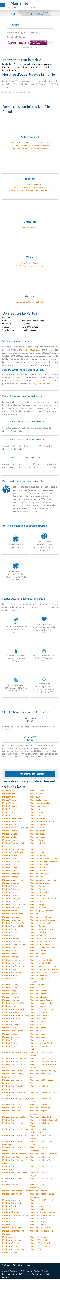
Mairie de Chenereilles (39, 883)
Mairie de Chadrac (38, 855)
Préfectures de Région (30, 1271)
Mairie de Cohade (37, 889)
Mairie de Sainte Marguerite (42, 1200)
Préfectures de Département (31, 1274)
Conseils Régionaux (10, 1271)
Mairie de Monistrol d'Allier (13, 1009)
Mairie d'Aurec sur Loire (40, 806)
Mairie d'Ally (35, 796)
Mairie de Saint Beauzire (40, 1058)
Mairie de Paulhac (37, 1021)
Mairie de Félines (37, 913)
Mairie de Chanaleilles (39, 864)
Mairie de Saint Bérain (11, 1061)
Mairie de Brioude (37, 843)
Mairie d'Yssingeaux (10, 1252)
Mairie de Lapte (36, 956)
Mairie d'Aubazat (9, 806)
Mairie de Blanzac (37, 830)
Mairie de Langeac (38, 953)
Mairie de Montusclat (11, 1018)
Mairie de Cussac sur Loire (13, 904)
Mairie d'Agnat (8, 790)
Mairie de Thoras (9, 1221)
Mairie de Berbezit (38, 827)
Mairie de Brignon (10, 969)
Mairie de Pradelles (38, 1030)
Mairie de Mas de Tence (12, 972)
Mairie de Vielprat (9, 1246)
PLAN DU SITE (18, 1265)
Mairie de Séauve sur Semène (42, 947)
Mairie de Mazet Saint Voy (13, 1003)
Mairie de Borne (37, 840)
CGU (28, 1265)
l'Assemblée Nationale (22, 402)
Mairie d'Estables (37, 984)
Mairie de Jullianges (10, 938)
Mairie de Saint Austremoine (14, 1058)
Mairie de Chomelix (38, 886)
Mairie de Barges (37, 815)
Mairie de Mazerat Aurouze (41, 1000)
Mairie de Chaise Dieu (11, 941)
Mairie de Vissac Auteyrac (13, 1249)
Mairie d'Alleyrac (37, 793)
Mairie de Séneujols (10, 1212)
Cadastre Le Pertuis (30, 227)
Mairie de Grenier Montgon (41, 929)
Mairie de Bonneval (10, 840)
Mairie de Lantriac (10, 956)
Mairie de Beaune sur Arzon (42, 821)
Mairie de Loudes (9, 993)
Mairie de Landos (9, 953)
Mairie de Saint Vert (10, 1184)
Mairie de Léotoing (10, 984)
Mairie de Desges (37, 904)
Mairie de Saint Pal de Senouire (43, 1153)
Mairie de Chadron (10, 858)
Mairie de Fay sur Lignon (12, 913)
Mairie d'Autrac (8, 809)
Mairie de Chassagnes (39, 873)
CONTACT (6, 1265)
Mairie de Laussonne (11, 960)
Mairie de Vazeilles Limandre (42, 1230)
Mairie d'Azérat (36, 812)
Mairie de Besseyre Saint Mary (43, 938)
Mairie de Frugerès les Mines (42, 923)
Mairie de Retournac (38, 1040)
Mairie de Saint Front (39, 1086)
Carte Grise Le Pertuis (30, 263)
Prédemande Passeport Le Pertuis (30, 187)
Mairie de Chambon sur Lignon (43, 969)
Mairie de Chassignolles (12, 876)
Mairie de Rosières (10, 1046)
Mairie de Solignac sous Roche (15, 1215)
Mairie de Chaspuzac (11, 873)
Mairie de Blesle (9, 837)
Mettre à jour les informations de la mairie (17, 92)
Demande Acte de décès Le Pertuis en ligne (30, 148)
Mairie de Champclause (12, 864)
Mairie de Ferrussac (10, 917)
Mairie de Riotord (9, 1043)
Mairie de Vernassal (38, 1240)
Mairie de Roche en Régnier (41, 1043)
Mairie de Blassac (9, 833)
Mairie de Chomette (11, 947)
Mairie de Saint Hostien (40, 1107)
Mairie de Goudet (37, 926)
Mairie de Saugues (10, 1209)
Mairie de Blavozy (37, 833)
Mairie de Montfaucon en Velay (15, 1015)
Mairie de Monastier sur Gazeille (44, 972)
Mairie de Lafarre (9, 950)
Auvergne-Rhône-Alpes (27, 349)
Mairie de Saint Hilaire (11, 1107)
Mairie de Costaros (10, 895)
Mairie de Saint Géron (11, 1104)
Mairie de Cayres (37, 849)
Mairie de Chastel (37, 876)
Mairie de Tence (37, 1218)
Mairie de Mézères (38, 1006)
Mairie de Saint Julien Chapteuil (43, 1120)
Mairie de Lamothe (38, 950)
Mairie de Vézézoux (10, 1243)
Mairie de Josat (36, 935)
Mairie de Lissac (9, 990)
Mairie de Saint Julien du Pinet (15, 1129)
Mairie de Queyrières (11, 1037)
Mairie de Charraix (10, 870)
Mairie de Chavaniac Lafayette (43, 880)
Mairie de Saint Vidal (38, 1190)
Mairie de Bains (8, 815)
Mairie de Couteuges (11, 898)
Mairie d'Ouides (9, 1021)
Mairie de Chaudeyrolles (12, 880)
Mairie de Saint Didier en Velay (43, 1070)
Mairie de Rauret (9, 1040)
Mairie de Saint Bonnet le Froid (43, 1061)
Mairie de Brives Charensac (13, 849)
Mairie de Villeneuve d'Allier (42, 1246)
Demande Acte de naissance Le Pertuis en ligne (30, 142)
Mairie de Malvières (10, 1000)
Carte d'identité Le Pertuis (30, 184)
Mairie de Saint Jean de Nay (14, 1117)
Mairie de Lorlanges (38, 990)
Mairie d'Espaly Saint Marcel (42, 910)
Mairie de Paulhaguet (11, 1024)
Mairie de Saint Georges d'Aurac (43, 1092)
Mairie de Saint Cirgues (12, 1070)
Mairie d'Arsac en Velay (40, 803)
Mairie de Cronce (9, 901)
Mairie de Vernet (9, 978)
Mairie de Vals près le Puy (41, 1227)
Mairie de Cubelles (38, 901)
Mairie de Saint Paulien (40, 1157)
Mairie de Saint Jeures (11, 1120)
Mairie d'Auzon (8, 812)
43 (19, 377)
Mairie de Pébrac (37, 1024)
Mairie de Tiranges (38, 1221)
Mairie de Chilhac (9, 886)
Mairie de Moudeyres (39, 1018)
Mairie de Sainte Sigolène (13, 1203)
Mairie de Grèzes (9, 932)
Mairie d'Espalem (9, 910)
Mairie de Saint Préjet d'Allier (42, 1166)
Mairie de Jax (7, 935)
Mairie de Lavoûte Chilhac (41, 963)
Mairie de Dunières (38, 907)
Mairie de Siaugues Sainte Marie (43, 1212)
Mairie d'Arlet (8, 803)
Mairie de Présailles (38, 1033)
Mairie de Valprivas (38, 1224)
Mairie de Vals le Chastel (12, 1227)
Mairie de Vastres (9, 987)
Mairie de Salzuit (9, 1206)
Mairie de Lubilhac (38, 993)
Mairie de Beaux (9, 824)
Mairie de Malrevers (10, 997)
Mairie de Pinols (9, 1027)
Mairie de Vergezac (38, 1237)
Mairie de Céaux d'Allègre (13, 852)
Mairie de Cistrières (10, 889)
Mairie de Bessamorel (11, 830)
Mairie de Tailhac (9, 1218)
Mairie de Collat (9, 892)
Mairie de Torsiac (9, 1224)
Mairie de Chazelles (10, 883)
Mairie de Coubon (37, 895)
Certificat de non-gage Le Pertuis (30, 266)
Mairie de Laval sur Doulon (41, 960)
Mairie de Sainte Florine (12, 1200)
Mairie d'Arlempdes (38, 800)
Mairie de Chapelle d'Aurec (13, 944)
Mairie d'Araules (9, 800)
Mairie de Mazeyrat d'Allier (41, 1003)
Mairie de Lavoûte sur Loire (14, 966)
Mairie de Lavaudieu (11, 963)
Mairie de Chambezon (11, 861)
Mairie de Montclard (38, 1012)
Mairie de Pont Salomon (12, 1030)
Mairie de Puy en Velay (40, 975)
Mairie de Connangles (39, 892)
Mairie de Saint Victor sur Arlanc (16, 1190)
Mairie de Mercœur (10, 1006)
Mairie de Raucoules (38, 1037)
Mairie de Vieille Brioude (40, 1243)
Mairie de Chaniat (9, 867)
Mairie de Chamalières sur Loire (43, 858)
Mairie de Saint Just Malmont (14, 1135)
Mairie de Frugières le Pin (13, 926)
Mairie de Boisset (37, 837)
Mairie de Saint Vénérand (41, 1178)
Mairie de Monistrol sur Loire (42, 1009)
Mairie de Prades (9, 1033)
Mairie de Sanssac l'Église (40, 1206)
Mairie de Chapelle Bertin (41, 941)
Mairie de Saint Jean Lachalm (42, 1117)
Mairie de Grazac (9, 929)
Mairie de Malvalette (39, 997)
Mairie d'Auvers (36, 809)
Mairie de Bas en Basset (12, 818)
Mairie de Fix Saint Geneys (41, 917)
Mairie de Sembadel (38, 1209)
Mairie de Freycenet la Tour (14, 923)
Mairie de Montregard (39, 1015)
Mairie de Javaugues (38, 932)
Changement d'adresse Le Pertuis (29, 301)
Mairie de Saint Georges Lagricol (16, 1098)
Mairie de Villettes (37, 987)
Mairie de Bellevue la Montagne (15, 827)
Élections (15, 1277)
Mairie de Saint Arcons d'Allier (15, 1052)
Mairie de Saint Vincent (12, 1193)
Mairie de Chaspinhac (39, 870)
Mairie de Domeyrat (11, 907)
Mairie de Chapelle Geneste (41, 944)
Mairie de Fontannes (11, 920)
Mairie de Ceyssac (10, 855)
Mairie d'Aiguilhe (37, 790)
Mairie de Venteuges (11, 1237)
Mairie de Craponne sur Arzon (43, 898)
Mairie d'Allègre (9, 793)
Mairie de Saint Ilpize (11, 1110)
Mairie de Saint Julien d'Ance (14, 1123)
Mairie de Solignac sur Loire (42, 1215)
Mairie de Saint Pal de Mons (14, 1153)
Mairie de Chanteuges (39, 867)
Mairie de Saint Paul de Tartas (15, 1157)
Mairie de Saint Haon (39, 1104)
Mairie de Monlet (9, 1012)
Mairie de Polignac (38, 1027)
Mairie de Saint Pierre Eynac (42, 1160)
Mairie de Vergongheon (12, 1240)
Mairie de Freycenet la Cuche (42, 920)
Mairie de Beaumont (11, 821)
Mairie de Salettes (37, 1203)
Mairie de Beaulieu (38, 818)
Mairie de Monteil (9, 975)
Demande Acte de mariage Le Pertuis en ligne (29, 145)
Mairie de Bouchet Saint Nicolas (43, 966)
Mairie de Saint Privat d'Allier (14, 1172)
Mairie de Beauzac (38, 824)
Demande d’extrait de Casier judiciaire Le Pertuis (30, 190)
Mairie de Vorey (37, 1249)
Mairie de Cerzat (37, 852)
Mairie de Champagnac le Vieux (43, 861)
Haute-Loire (52, 346)
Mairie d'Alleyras (9, 796)
